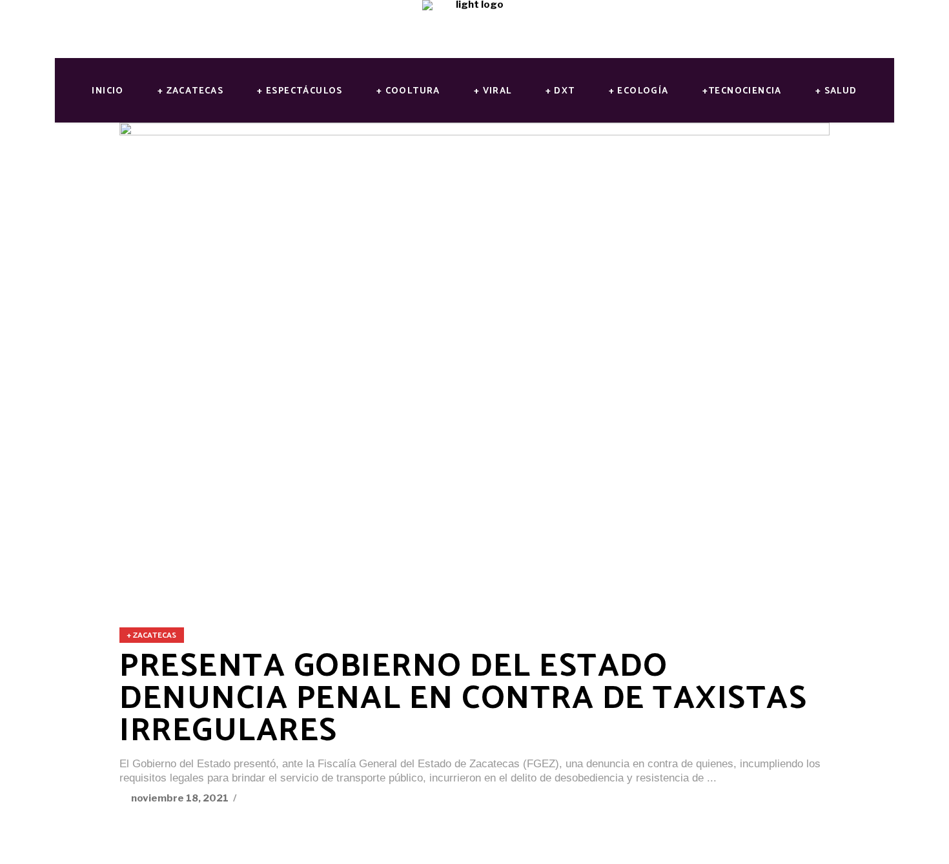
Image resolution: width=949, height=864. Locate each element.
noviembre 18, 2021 (180, 798)
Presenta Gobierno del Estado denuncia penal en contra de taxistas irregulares (463, 699)
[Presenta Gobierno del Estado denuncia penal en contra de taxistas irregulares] (474, 359)
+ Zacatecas (151, 635)
